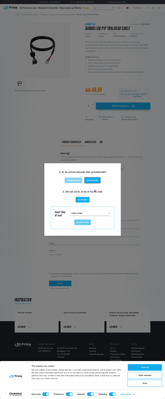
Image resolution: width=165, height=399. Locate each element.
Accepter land (82, 222)
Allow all (144, 367)
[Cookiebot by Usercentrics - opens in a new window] (15, 394)
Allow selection (144, 375)
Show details (125, 394)
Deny (145, 383)
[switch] (69, 394)
